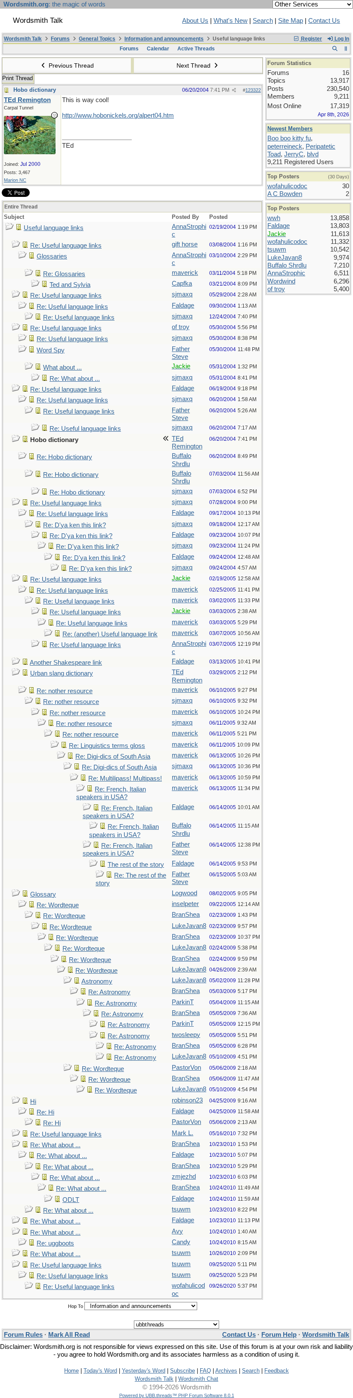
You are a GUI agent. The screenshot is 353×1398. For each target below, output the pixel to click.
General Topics (97, 39)
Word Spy (51, 350)
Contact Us (324, 20)
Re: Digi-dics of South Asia (112, 756)
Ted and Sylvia (70, 284)
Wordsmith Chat (198, 1379)
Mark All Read (69, 1334)
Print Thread (17, 78)
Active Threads (196, 49)
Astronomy (96, 981)
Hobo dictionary (34, 90)
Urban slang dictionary (61, 673)
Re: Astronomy (109, 992)
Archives (226, 1370)
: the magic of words (54, 4)
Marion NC (15, 180)
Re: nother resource (65, 691)
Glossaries (52, 256)
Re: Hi (45, 1112)
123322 (253, 90)
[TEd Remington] (30, 152)
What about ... (62, 367)
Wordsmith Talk (23, 39)
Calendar (158, 49)
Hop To (75, 1306)
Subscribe (182, 1370)
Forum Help (279, 1334)
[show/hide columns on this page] (346, 48)
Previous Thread (70, 65)
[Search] (334, 49)
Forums (60, 39)
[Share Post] (233, 90)
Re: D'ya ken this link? (74, 525)
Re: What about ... (75, 378)
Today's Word (100, 1370)
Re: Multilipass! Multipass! (125, 778)
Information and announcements (164, 39)
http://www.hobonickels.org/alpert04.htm (118, 115)
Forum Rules (23, 1334)
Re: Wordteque (58, 905)
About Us (195, 20)
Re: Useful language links (66, 245)
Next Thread (194, 65)
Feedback (276, 1370)
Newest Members (290, 128)
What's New (231, 20)
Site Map (290, 20)
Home (71, 1370)
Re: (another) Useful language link (110, 634)
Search (263, 20)
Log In (341, 39)
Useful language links (54, 227)
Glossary (43, 894)
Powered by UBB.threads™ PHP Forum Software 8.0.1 (176, 1395)
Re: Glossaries (64, 274)
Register (311, 39)
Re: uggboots (55, 1243)
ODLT (70, 1199)
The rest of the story (136, 864)
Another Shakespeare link (66, 662)
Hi (33, 1101)
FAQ (205, 1370)
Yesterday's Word (143, 1370)
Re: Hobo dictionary (64, 457)
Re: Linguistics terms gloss (107, 745)
